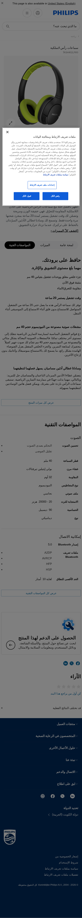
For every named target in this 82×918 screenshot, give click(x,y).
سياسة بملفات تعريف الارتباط (55, 175)
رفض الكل (55, 196)
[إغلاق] (7, 132)
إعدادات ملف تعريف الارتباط (42, 185)
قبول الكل (26, 196)
